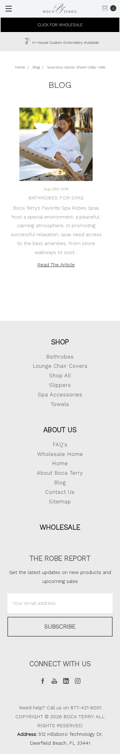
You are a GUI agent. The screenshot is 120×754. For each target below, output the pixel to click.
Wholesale (60, 527)
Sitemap (60, 501)
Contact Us (60, 492)
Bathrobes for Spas (56, 198)
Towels (60, 404)
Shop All (60, 375)
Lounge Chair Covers (60, 366)
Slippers (60, 385)
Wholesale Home (60, 454)
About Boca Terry (60, 473)
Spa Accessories (60, 394)
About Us (60, 430)
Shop (60, 342)
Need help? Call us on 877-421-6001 (60, 708)
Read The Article (56, 265)
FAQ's (60, 444)
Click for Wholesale (60, 25)
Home (60, 463)
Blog (60, 482)
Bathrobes (60, 357)
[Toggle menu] (8, 8)
